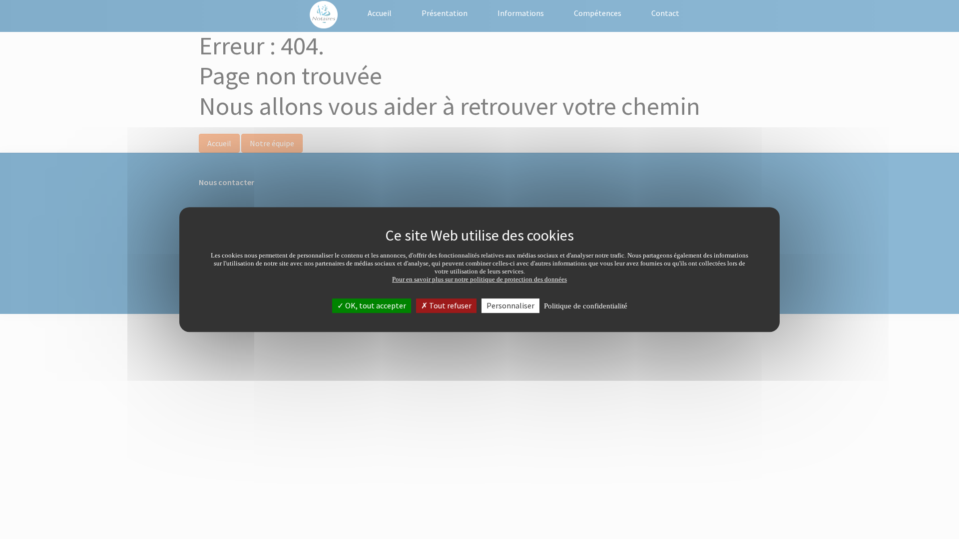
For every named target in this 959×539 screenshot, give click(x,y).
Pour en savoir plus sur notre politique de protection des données (479, 279)
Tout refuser (450, 305)
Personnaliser (510, 305)
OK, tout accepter (375, 305)
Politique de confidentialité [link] (585, 306)
